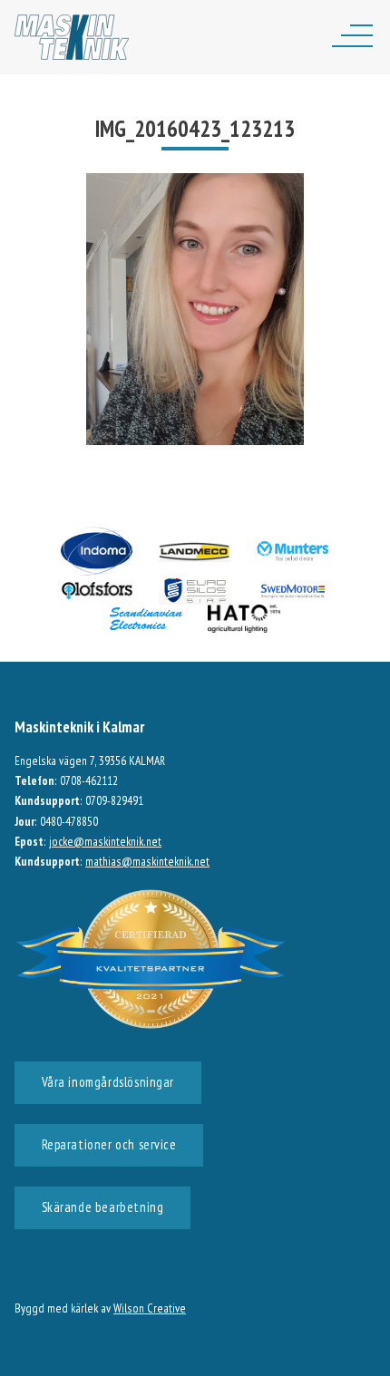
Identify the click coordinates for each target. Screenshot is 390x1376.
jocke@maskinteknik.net (105, 841)
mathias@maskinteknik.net (147, 861)
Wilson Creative (149, 1308)
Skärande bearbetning (103, 1207)
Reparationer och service (109, 1144)
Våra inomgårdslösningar (108, 1081)
